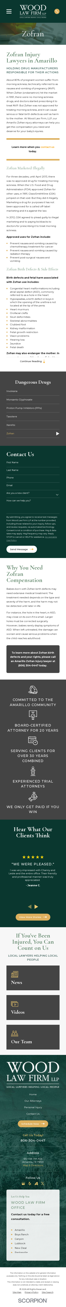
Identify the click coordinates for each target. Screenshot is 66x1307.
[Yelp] (29, 1183)
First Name (12, 462)
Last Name (12, 470)
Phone (10, 477)
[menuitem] (33, 391)
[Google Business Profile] (23, 1183)
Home (33, 1094)
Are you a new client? (17, 493)
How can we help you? (18, 500)
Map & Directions (33, 1165)
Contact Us (32, 1113)
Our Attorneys (33, 1100)
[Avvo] (36, 1183)
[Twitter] (42, 1183)
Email (9, 485)
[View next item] (36, 907)
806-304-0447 (33, 1140)
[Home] (33, 11)
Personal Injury (33, 1107)
